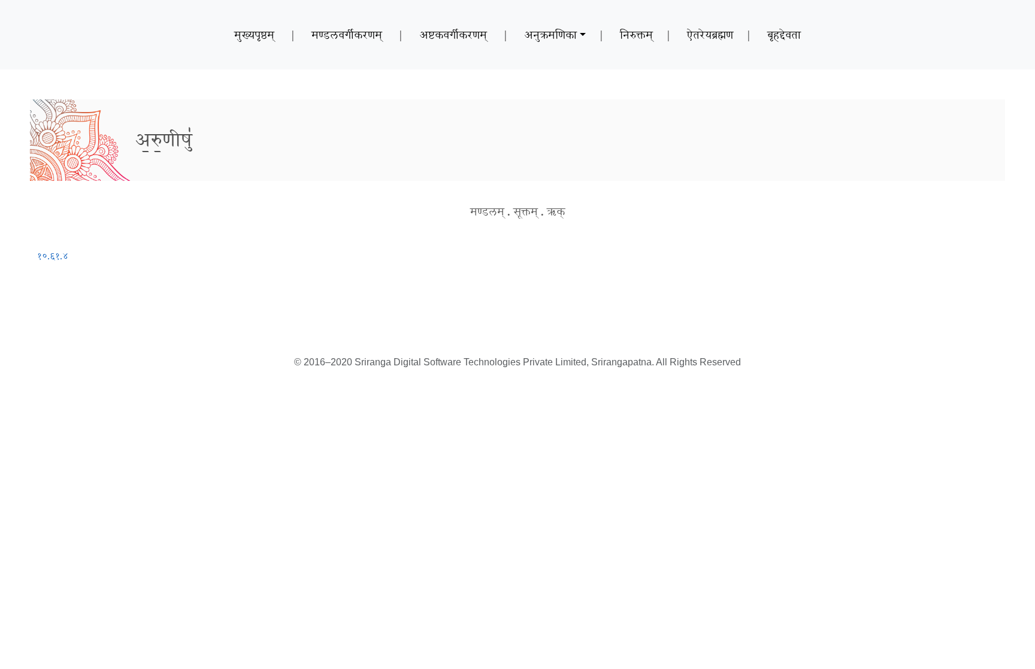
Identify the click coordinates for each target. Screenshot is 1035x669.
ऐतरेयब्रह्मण (710, 35)
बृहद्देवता (784, 35)
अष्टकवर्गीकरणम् (453, 35)
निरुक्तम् (636, 35)
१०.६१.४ (52, 256)
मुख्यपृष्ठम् (254, 35)
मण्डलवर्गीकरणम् (346, 35)
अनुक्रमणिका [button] (550, 35)
